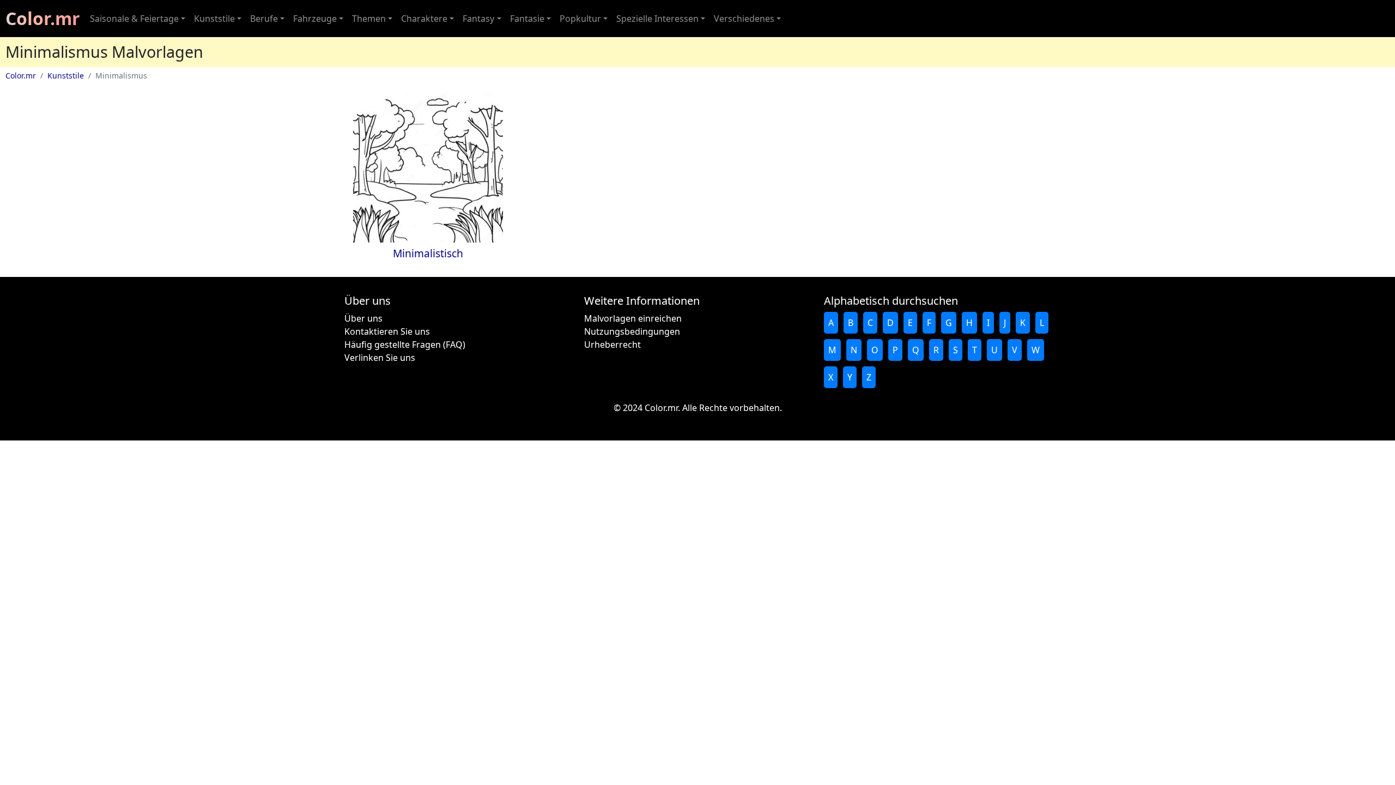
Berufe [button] (264, 19)
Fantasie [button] (527, 19)
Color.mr (42, 18)
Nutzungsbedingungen (632, 331)
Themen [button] (369, 19)
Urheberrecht (612, 345)
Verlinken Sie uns (379, 358)
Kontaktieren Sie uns (387, 331)
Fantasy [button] (478, 19)
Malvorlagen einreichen (633, 318)
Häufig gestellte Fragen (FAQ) (404, 345)
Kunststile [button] (214, 19)
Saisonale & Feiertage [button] (134, 19)
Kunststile (65, 75)
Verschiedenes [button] (744, 19)
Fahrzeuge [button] (315, 19)
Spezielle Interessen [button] (657, 19)
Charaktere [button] (424, 19)
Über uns (363, 318)
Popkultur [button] (580, 19)
